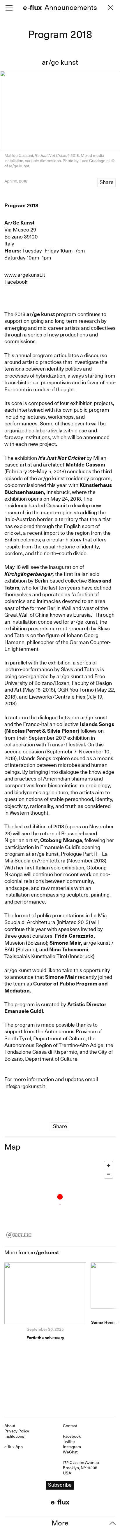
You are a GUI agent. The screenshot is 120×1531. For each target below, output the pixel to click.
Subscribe (60, 781)
